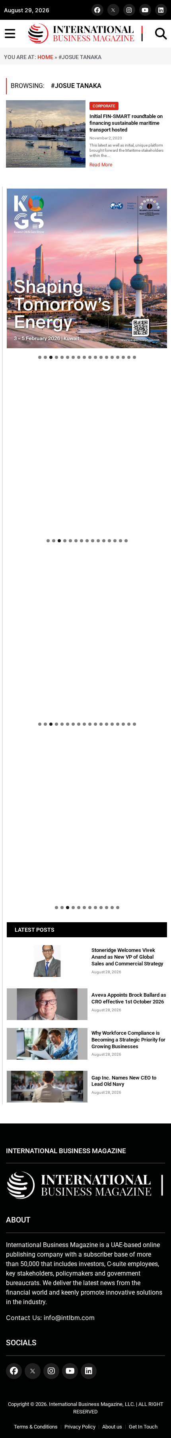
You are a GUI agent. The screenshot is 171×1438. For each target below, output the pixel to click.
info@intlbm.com (69, 1318)
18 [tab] (134, 357)
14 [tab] (112, 357)
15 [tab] (117, 357)
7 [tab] (73, 357)
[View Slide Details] (87, 571)
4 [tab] (56, 357)
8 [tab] (78, 357)
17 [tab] (128, 357)
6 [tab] (67, 357)
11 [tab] (95, 357)
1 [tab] (39, 357)
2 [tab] (45, 357)
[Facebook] (97, 10)
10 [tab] (89, 357)
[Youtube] (145, 10)
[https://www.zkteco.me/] (87, 635)
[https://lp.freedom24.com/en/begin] (87, 268)
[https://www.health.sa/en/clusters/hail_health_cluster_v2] (87, 452)
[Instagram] (129, 10)
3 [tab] (50, 357)
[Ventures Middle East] (87, 747)
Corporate (104, 106)
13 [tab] (106, 357)
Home (45, 57)
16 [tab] (123, 357)
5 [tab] (62, 357)
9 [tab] (84, 357)
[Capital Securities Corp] (87, 376)
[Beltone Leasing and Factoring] (87, 818)
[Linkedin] (161, 10)
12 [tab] (101, 357)
